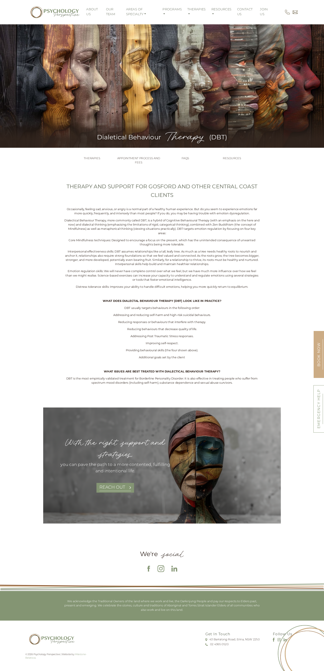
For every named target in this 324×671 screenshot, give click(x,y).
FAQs (185, 158)
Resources (232, 158)
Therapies (92, 158)
